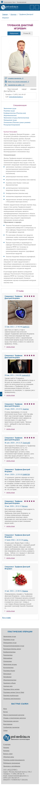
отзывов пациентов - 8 (15, 78)
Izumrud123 (26, 375)
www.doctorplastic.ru (16, 97)
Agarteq (26, 409)
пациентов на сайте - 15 (16, 85)
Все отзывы (6, 618)
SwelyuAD (26, 443)
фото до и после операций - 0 (18, 82)
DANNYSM (26, 474)
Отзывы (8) (26, 33)
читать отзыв (10, 347)
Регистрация (8, 2)
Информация (14, 33)
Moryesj (25, 506)
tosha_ (25, 540)
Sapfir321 (26, 327)
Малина (25, 591)
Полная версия (21, 2)
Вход (14, 2)
